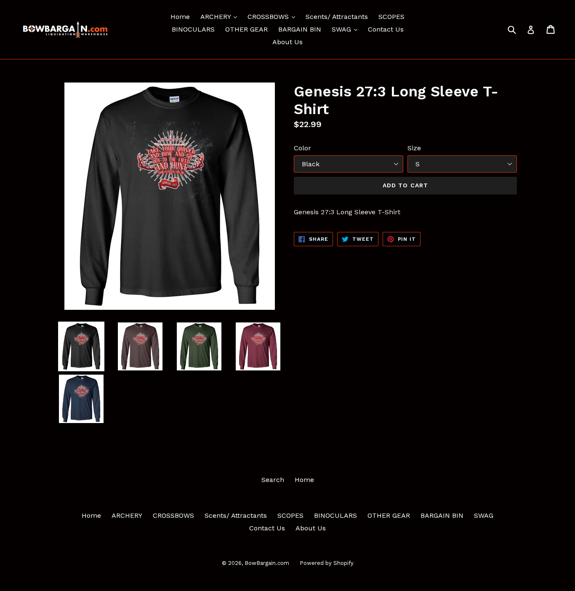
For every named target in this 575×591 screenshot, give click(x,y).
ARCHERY (220, 16)
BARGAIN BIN (299, 29)
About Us (287, 42)
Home (180, 17)
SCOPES (391, 17)
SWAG (347, 29)
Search (272, 480)
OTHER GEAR (246, 29)
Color (302, 148)
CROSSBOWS (273, 16)
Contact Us (386, 29)
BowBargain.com (267, 563)
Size (414, 148)
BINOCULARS (193, 29)
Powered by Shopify (327, 563)
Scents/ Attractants (337, 17)
